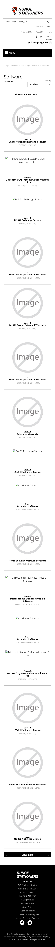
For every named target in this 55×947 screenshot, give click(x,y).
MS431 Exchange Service (27, 220)
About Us (39, 32)
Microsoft (28, 177)
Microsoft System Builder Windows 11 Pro (27, 674)
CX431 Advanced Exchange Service (27, 141)
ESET (27, 272)
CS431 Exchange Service (28, 730)
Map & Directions (27, 903)
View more (27, 854)
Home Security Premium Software (27, 560)
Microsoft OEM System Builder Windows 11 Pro (28, 180)
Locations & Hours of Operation (27, 918)
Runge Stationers (11, 65)
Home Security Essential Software (27, 274)
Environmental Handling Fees (27, 914)
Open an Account (28, 910)
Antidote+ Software (27, 506)
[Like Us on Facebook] (22, 922)
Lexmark (27, 139)
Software (35, 65)
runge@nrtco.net (27, 899)
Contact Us (27, 32)
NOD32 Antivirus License (27, 838)
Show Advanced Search (27, 94)
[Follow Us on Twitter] (30, 922)
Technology (25, 65)
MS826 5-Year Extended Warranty (27, 325)
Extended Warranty (27, 434)
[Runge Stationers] (27, 9)
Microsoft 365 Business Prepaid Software (27, 599)
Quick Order (27, 907)
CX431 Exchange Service (27, 472)
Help (50, 32)
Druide (27, 504)
